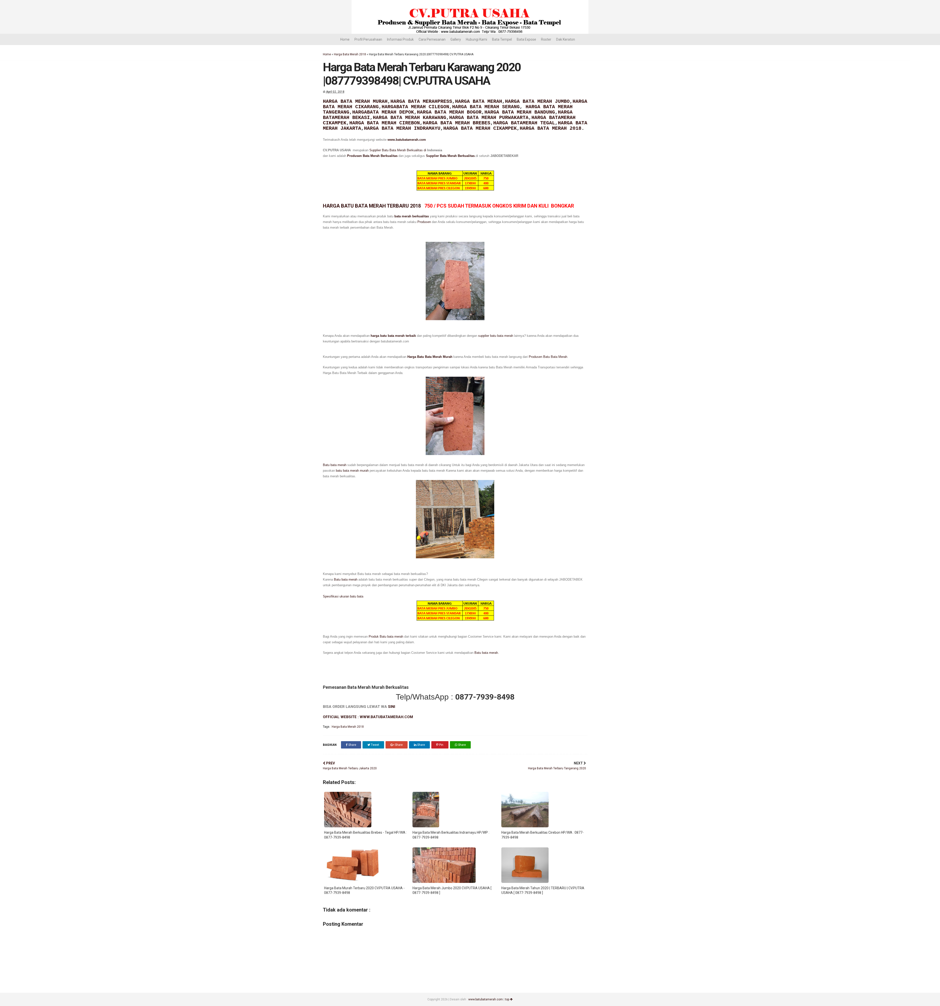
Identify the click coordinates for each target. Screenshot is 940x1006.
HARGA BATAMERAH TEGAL (524, 123)
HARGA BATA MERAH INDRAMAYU (402, 128)
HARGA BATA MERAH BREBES (456, 123)
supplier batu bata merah (495, 336)
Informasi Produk (400, 39)
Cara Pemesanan (432, 39)
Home (345, 39)
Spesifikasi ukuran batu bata (343, 596)
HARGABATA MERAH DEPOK (383, 112)
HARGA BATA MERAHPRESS (421, 101)
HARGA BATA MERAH (478, 101)
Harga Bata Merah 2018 (350, 54)
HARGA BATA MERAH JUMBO (537, 101)
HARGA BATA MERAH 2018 (550, 128)
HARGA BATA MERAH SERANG (486, 107)
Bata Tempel (502, 39)
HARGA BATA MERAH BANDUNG (519, 112)
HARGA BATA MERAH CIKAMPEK (480, 128)
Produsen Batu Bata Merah (548, 357)
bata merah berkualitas (411, 216)
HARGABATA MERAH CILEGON (415, 107)
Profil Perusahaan (368, 39)
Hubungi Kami (476, 39)
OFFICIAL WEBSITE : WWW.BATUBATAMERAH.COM (368, 717)
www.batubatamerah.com (407, 139)
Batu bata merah (334, 465)
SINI (391, 706)
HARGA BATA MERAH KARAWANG (409, 117)
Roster (546, 39)
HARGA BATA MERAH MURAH (355, 101)
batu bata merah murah (353, 470)
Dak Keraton (565, 39)
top (507, 999)
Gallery (455, 39)
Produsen (424, 222)
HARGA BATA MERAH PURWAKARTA (489, 117)
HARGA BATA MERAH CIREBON (384, 123)
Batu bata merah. (486, 653)
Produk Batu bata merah (385, 636)
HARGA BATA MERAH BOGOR (449, 112)
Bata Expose (526, 39)
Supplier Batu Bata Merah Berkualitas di (398, 150)
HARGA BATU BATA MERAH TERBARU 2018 (372, 206)
